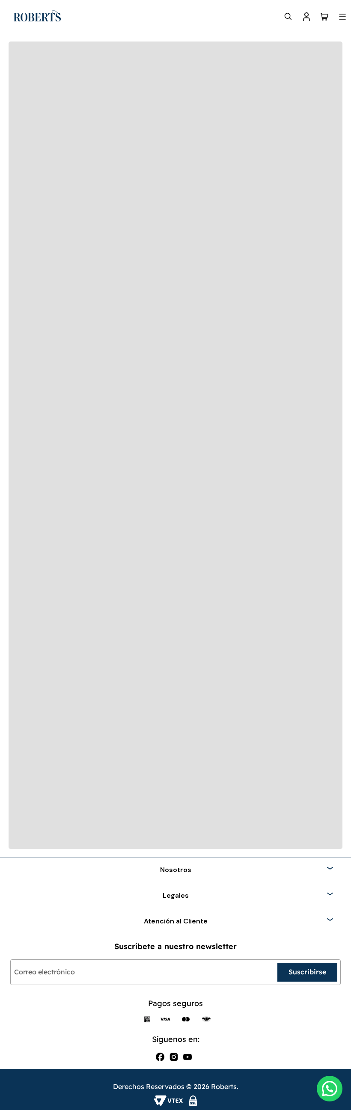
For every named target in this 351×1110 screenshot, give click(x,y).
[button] (329, 1088)
